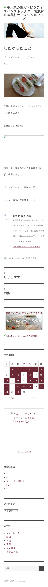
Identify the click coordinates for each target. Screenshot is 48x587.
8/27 (8, 477)
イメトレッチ (13, 533)
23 (18, 386)
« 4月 (12, 397)
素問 (8, 544)
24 (24, 386)
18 (30, 381)
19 (35, 381)
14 (6, 381)
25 (30, 386)
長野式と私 (12, 552)
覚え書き (10, 548)
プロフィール (24, 451)
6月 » (36, 397)
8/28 (8, 473)
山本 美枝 (11, 258)
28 (6, 392)
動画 (8, 537)
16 (18, 381)
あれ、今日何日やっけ (17, 481)
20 (41, 381)
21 (6, 386)
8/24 (8, 489)
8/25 (8, 485)
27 (41, 386)
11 (30, 375)
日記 (34, 258)
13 (41, 375)
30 (18, 392)
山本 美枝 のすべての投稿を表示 (26, 247)
